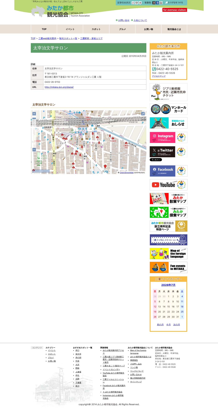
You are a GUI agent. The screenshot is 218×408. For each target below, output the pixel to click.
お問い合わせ (136, 374)
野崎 (77, 368)
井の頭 (78, 357)
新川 (77, 386)
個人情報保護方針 (138, 378)
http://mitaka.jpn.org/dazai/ (59, 87)
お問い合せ (123, 20)
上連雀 (78, 372)
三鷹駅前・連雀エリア (91, 38)
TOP (44, 29)
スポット (96, 29)
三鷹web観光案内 (47, 38)
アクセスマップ (158, 76)
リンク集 (134, 367)
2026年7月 (168, 285)
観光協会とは (174, 29)
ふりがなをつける (174, 3)
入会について (140, 20)
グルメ (122, 29)
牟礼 (77, 375)
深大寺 (78, 354)
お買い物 (148, 29)
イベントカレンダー (111, 369)
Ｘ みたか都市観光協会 (112, 392)
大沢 (77, 365)
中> (136, 2)
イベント (70, 29)
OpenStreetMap (127, 172)
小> (133, 2)
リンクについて (137, 371)
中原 (77, 361)
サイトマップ (136, 382)
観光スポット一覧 (68, 38)
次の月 (176, 324)
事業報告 (134, 360)
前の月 (160, 324)
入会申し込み (136, 364)
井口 (77, 350)
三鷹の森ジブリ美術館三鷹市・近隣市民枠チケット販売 (113, 359)
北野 (77, 379)
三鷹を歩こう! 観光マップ (114, 366)
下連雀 (78, 382)
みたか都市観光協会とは (140, 357)
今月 (168, 324)
